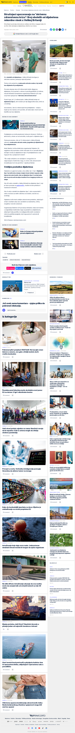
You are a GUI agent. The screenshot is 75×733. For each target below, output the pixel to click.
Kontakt (22, 724)
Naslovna (6, 10)
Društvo (12, 10)
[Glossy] (34, 721)
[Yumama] (58, 721)
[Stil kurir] (30, 721)
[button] (43, 29)
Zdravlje (18, 10)
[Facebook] (32, 728)
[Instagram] (28, 728)
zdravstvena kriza (15, 259)
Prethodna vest (11, 253)
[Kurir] (15, 721)
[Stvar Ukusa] (65, 721)
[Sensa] (52, 721)
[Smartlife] (46, 721)
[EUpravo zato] (6, 2)
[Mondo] (9, 721)
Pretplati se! (31, 292)
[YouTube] (39, 728)
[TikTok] (42, 728)
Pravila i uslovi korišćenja (41, 724)
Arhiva (58, 724)
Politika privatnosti (51, 724)
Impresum (17, 724)
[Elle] (26, 721)
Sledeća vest (37, 253)
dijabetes (5, 259)
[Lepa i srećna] (40, 721)
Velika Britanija (26, 259)
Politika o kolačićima (29, 724)
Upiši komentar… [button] (11, 310)
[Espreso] (21, 721)
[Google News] (46, 728)
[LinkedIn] (35, 728)
